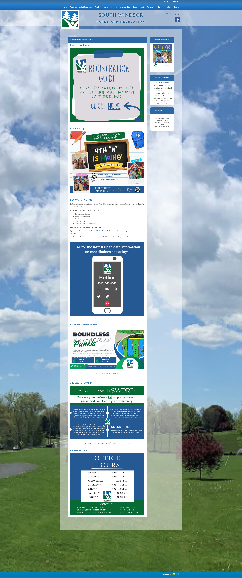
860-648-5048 (163, 121)
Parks (158, 7)
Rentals (150, 7)
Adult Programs (85, 7)
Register (73, 7)
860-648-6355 (164, 118)
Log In (176, 7)
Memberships (125, 7)
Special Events (139, 7)
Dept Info (166, 7)
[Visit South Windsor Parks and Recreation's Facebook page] (177, 19)
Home (65, 7)
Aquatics (113, 7)
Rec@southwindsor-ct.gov (162, 126)
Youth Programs (101, 7)
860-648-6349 (165, 122)
